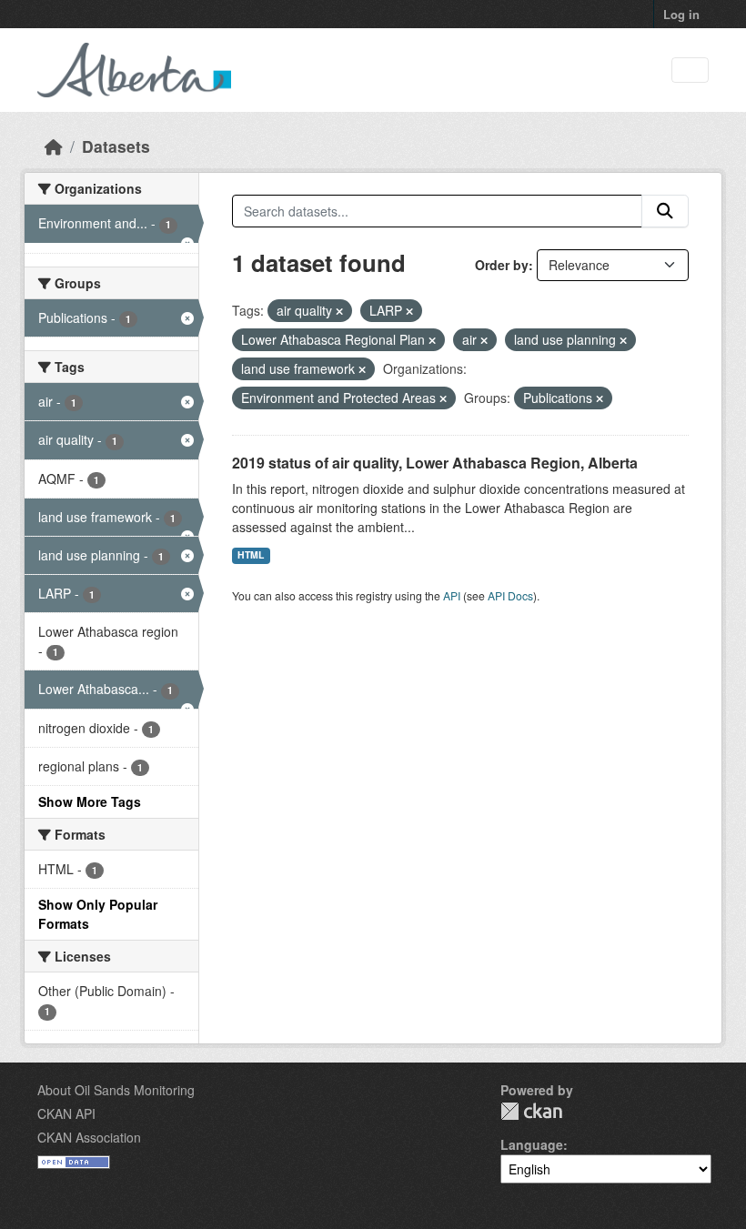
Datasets (116, 146)
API (451, 595)
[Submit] (665, 211)
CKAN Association (89, 1137)
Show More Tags (89, 801)
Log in (681, 14)
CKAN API (66, 1113)
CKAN (531, 1111)
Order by (502, 265)
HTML (250, 554)
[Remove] (339, 311)
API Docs (510, 595)
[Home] (54, 146)
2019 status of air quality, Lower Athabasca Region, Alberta (435, 462)
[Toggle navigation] (690, 70)
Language (531, 1144)
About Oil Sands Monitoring (116, 1090)
